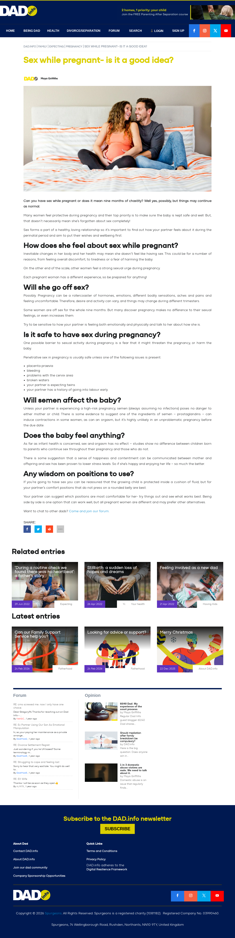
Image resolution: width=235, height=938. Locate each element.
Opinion (93, 695)
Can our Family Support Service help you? (38, 634)
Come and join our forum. (89, 511)
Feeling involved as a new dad (189, 568)
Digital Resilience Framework (106, 869)
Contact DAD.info (25, 851)
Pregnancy (74, 46)
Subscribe (117, 828)
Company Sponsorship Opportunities (39, 875)
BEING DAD (32, 30)
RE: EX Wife (20, 779)
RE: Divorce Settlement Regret (31, 745)
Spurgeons (53, 913)
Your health (138, 604)
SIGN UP (178, 30)
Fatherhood (65, 668)
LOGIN (158, 30)
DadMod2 (22, 739)
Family (42, 46)
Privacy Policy (96, 859)
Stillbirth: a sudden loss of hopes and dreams (112, 570)
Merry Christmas (176, 632)
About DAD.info (208, 668)
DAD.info (30, 46)
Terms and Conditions (101, 851)
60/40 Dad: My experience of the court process (131, 706)
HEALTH (53, 30)
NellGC (20, 719)
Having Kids (210, 604)
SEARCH (135, 30)
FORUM (114, 30)
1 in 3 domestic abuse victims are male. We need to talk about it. (133, 768)
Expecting (56, 46)
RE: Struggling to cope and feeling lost (36, 762)
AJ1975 (20, 786)
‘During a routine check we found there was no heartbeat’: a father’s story (45, 572)
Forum (19, 695)
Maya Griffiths (132, 712)
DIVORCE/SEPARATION (83, 30)
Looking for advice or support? (116, 632)
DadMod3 (22, 756)
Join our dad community (30, 867)
